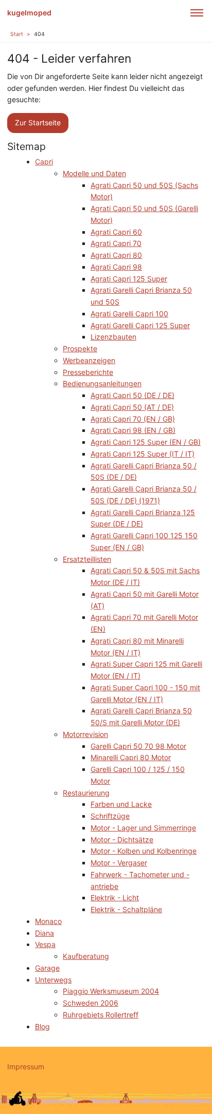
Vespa (45, 944)
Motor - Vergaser (119, 862)
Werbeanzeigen (89, 360)
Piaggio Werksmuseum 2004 (111, 991)
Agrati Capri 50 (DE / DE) (132, 395)
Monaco (48, 921)
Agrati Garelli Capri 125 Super (140, 325)
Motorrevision (85, 734)
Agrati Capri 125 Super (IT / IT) (143, 453)
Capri (44, 161)
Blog (42, 1026)
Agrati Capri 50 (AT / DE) (132, 407)
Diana (44, 933)
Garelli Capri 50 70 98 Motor (138, 746)
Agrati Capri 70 (116, 243)
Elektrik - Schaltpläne (126, 909)
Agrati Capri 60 (116, 232)
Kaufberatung (86, 956)
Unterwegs (53, 979)
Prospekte (80, 348)
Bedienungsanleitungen (102, 383)
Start (16, 34)
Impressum (25, 1066)
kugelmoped (29, 12)
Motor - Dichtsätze (122, 839)
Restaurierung (86, 792)
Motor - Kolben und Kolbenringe (144, 850)
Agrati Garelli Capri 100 (129, 313)
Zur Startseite (38, 122)
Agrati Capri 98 (116, 266)
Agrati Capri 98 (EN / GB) (133, 430)
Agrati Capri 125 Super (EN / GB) (146, 442)
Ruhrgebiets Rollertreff (100, 1014)
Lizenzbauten (113, 336)
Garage (47, 968)
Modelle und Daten (94, 173)
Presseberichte (88, 372)
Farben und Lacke (121, 804)
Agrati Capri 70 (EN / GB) (133, 418)
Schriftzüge (110, 815)
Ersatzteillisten (87, 559)
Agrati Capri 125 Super (129, 278)
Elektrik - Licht (115, 897)
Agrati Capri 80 (116, 255)
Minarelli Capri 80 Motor (131, 757)
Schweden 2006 (90, 1002)
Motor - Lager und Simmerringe (143, 827)
